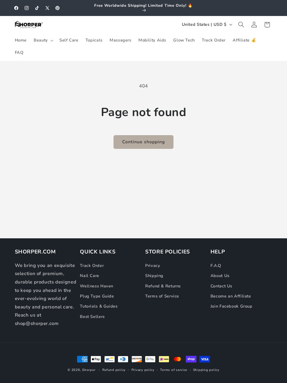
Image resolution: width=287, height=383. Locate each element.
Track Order (92, 265)
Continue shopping (143, 142)
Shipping (154, 275)
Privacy (152, 265)
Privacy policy (142, 370)
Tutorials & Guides (98, 306)
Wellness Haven (96, 286)
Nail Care (89, 275)
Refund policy (114, 370)
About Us (220, 275)
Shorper (88, 370)
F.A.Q (215, 265)
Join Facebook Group (231, 306)
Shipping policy (206, 370)
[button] (43, 40)
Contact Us (221, 286)
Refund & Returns (163, 286)
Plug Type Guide (97, 296)
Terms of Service (162, 296)
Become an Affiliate (230, 296)
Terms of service (173, 370)
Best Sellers (92, 316)
